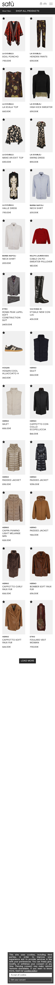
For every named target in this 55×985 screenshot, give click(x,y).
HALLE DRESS (9, 208)
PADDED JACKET (11, 480)
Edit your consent (18, 980)
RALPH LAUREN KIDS (39, 256)
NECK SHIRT (36, 208)
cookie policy (30, 971)
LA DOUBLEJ (8, 53)
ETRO (4, 309)
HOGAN (5, 368)
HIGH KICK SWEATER (41, 107)
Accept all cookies (18, 975)
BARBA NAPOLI (37, 205)
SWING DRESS (37, 158)
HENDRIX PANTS (38, 57)
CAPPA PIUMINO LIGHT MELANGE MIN (11, 533)
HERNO (33, 368)
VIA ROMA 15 (36, 309)
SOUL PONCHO (10, 57)
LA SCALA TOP (10, 107)
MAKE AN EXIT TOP (12, 158)
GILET (33, 371)
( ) (45, 4)
